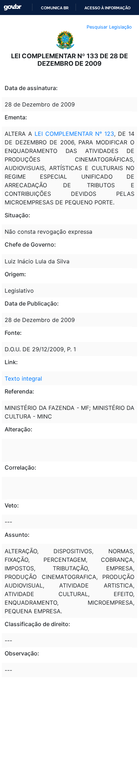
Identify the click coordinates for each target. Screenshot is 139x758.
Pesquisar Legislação (109, 27)
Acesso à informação (107, 7)
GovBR (12, 7)
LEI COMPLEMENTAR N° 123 (74, 133)
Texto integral (23, 378)
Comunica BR (54, 7)
